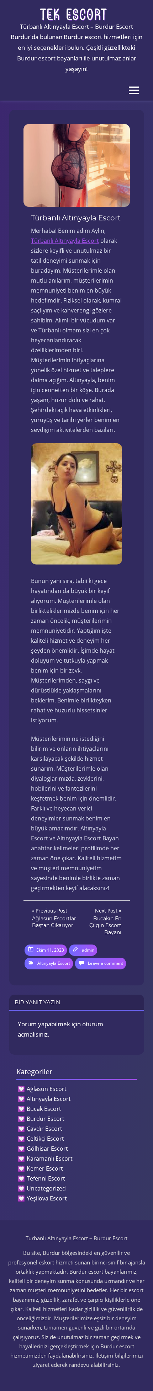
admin (88, 950)
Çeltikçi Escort (45, 1139)
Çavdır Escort (44, 1129)
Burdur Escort (45, 1119)
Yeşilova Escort (47, 1198)
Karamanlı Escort (50, 1158)
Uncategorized (46, 1188)
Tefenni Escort (46, 1178)
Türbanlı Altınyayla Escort (65, 241)
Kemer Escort (45, 1168)
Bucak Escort (44, 1109)
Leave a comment (105, 963)
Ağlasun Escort (47, 1089)
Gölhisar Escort (47, 1148)
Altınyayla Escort (53, 963)
